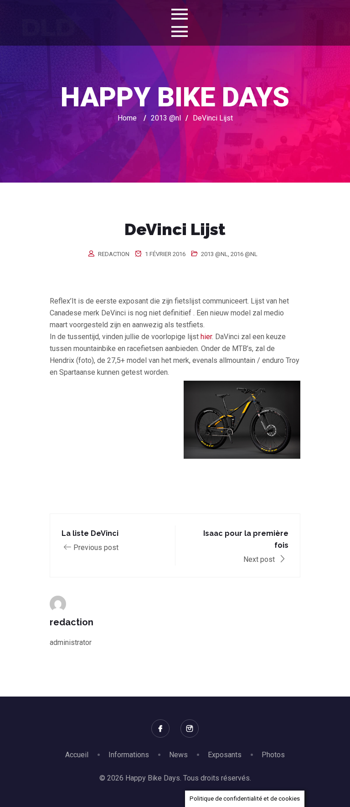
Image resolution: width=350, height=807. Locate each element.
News (178, 754)
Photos (273, 754)
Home (127, 118)
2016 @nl (244, 254)
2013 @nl (214, 254)
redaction (113, 254)
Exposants (225, 754)
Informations (128, 754)
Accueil (76, 754)
